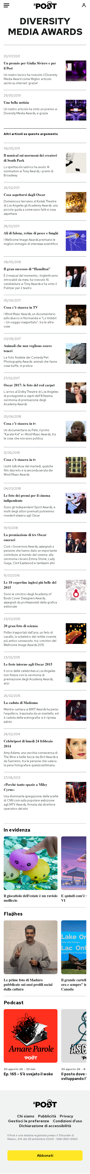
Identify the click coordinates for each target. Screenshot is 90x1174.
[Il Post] (45, 5)
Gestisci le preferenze (28, 1121)
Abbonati (45, 1155)
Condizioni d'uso (67, 1121)
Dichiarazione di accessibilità (45, 1125)
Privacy (66, 1116)
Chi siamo (25, 1116)
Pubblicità (47, 1116)
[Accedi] (83, 5)
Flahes (13, 914)
